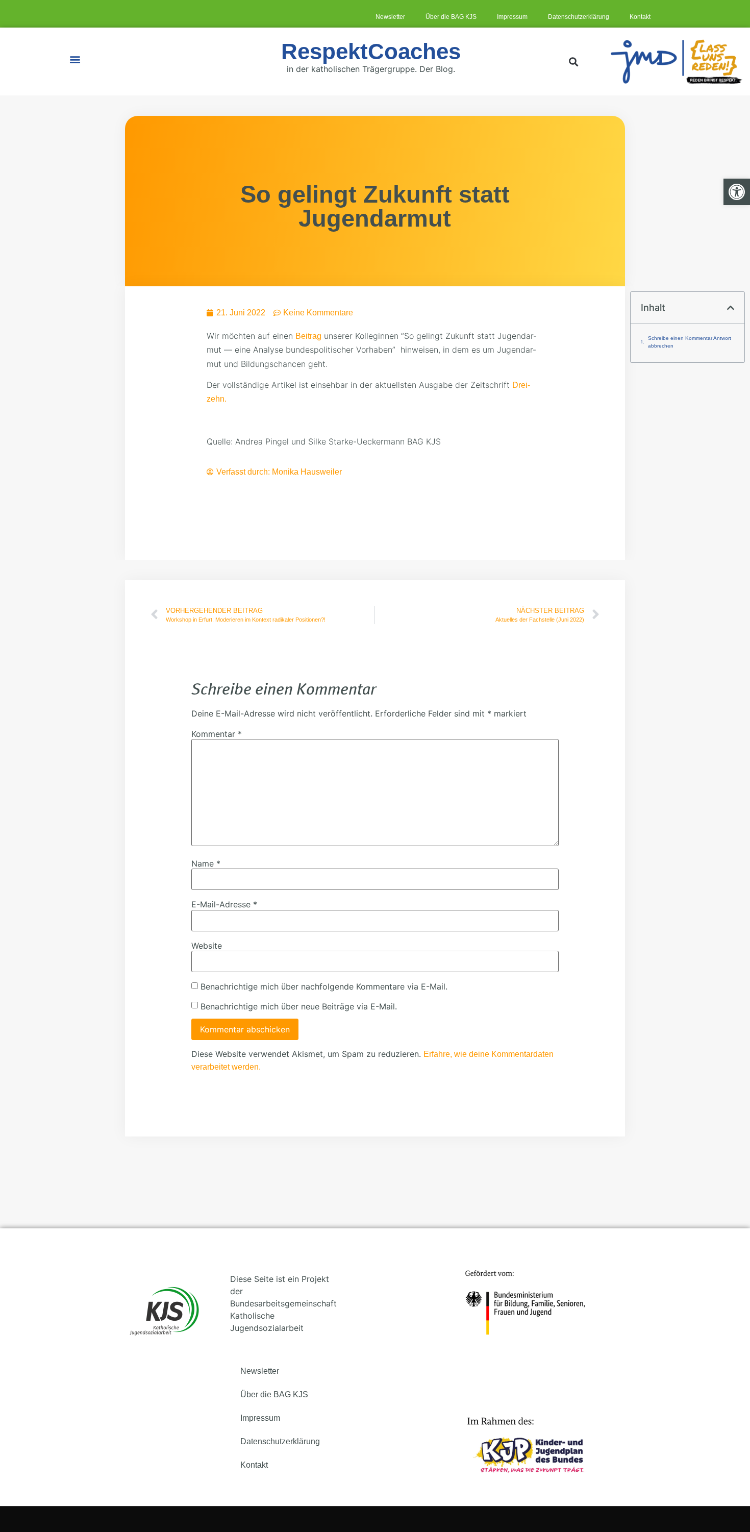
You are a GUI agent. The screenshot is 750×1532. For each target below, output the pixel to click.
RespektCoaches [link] (371, 51)
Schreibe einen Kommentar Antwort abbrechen (689, 342)
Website (206, 946)
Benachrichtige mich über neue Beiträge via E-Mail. (299, 1006)
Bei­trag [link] (308, 336)
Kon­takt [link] (640, 16)
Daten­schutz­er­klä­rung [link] (578, 16)
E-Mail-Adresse (224, 904)
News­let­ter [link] (390, 16)
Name (205, 863)
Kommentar (216, 734)
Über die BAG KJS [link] (451, 16)
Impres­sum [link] (512, 16)
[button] (75, 59)
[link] (736, 192)
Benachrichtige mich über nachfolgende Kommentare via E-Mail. (324, 986)
